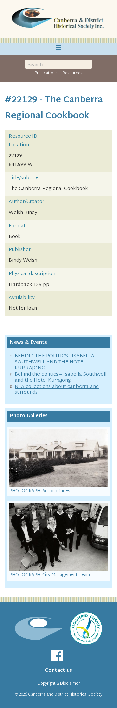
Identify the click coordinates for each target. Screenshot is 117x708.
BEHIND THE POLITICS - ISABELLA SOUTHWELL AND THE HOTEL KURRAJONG (54, 362)
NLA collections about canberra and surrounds (57, 389)
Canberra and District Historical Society (65, 694)
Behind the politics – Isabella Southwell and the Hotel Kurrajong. (60, 377)
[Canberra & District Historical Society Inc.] (58, 19)
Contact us (58, 670)
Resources (72, 73)
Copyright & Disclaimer (58, 683)
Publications (46, 73)
